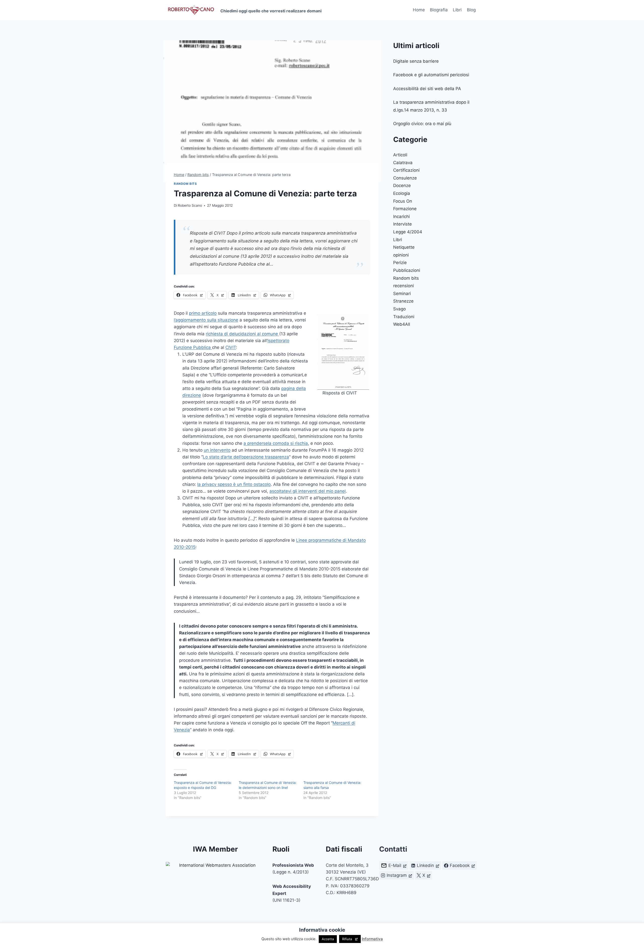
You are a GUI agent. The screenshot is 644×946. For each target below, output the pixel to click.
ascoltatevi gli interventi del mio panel (307, 491)
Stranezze (403, 301)
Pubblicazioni (406, 270)
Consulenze (405, 177)
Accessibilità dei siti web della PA (427, 88)
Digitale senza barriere (416, 61)
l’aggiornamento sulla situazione (206, 319)
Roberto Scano (190, 205)
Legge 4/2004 (407, 231)
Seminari (402, 293)
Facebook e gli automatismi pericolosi (431, 74)
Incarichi (401, 216)
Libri (457, 9)
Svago (399, 308)
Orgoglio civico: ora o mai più (422, 123)
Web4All (401, 324)
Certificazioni (406, 170)
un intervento (217, 450)
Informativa (372, 938)
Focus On (402, 201)
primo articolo (203, 313)
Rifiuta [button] (347, 939)
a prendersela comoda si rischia (276, 443)
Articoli (400, 154)
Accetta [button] (328, 939)
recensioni (403, 285)
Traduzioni (403, 316)
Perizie (400, 262)
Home (419, 9)
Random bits (185, 184)
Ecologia (401, 193)
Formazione (405, 208)
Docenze (402, 185)
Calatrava (403, 162)
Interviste (402, 224)
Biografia (439, 9)
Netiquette (404, 247)
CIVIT (230, 347)
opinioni (401, 255)
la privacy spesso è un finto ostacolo (234, 484)
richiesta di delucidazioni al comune (242, 333)
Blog (471, 9)
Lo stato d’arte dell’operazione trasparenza (246, 456)
